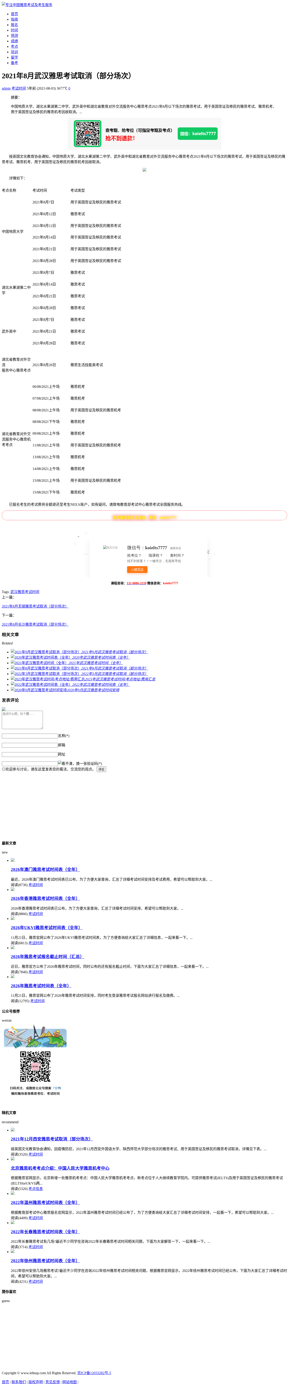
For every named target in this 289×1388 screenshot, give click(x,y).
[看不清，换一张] (72, 763)
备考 (14, 63)
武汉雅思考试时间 (24, 592)
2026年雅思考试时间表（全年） (41, 985)
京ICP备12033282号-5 (94, 1373)
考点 (14, 46)
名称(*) (63, 736)
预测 (14, 36)
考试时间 (19, 88)
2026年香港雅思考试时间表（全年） (45, 898)
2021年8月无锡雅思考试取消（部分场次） (35, 606)
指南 (14, 19)
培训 (14, 52)
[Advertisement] (137, 803)
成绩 (14, 41)
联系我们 (19, 1382)
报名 (14, 25)
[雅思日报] (27, 5)
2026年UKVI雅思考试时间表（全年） (47, 927)
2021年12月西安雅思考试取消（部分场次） (52, 1139)
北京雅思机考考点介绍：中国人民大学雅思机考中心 (60, 1168)
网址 (61, 754)
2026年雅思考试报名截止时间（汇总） (47, 956)
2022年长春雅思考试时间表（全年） (45, 1231)
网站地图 (69, 1382)
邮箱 (61, 745)
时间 (14, 30)
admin (6, 88)
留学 (14, 57)
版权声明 (35, 1382)
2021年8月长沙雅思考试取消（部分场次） (35, 624)
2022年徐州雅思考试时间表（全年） (45, 1260)
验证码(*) (94, 764)
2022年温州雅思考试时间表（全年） (45, 1202)
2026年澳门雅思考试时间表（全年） (45, 869)
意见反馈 (52, 1382)
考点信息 (35, 1189)
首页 (14, 14)
